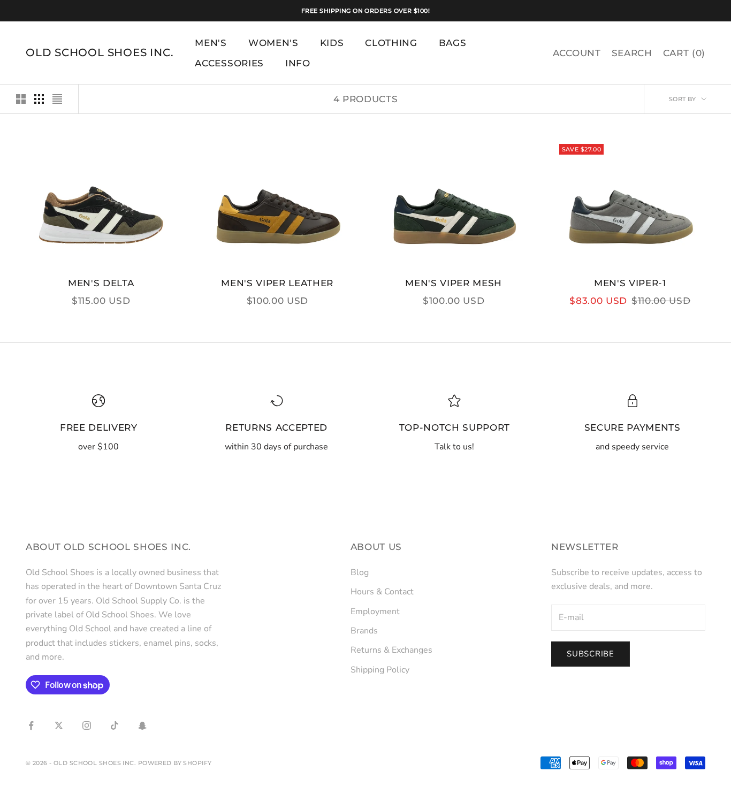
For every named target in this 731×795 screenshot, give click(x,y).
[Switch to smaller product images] (39, 99)
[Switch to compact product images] (57, 99)
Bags (453, 42)
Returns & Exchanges (391, 650)
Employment (375, 611)
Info (297, 63)
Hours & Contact (382, 592)
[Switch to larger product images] (21, 99)
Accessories (229, 63)
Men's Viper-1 (630, 283)
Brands (364, 631)
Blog (360, 572)
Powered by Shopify (175, 763)
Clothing (391, 42)
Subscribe (590, 653)
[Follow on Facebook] (31, 725)
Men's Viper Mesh (453, 283)
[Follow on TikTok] (114, 725)
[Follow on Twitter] (59, 725)
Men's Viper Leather (277, 283)
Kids (332, 42)
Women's (273, 42)
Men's (210, 42)
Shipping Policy (380, 670)
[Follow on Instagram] (86, 725)
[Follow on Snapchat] (142, 725)
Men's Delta (101, 283)
